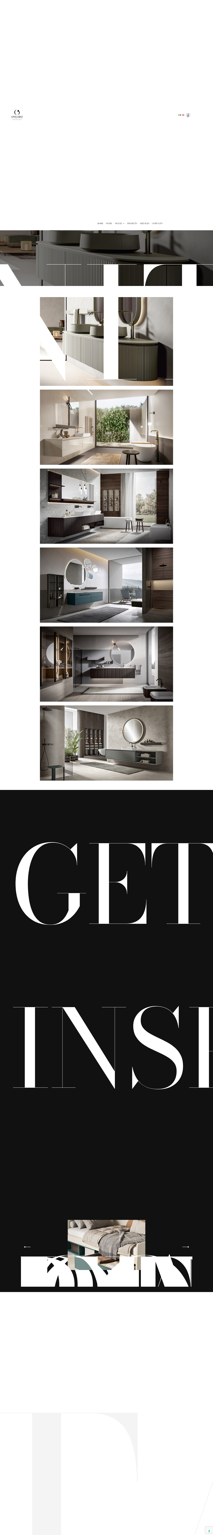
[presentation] (27, 1247)
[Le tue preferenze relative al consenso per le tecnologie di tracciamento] (209, 1531)
